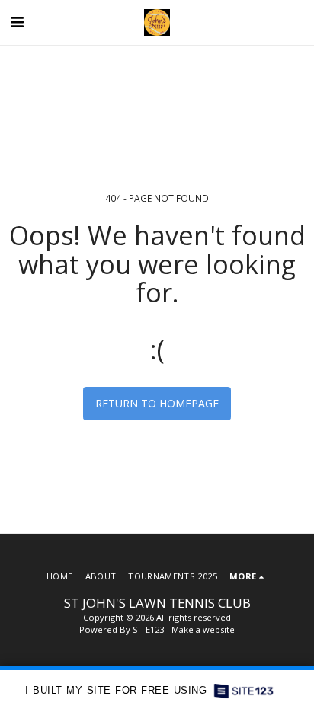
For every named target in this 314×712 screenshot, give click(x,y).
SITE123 (148, 629)
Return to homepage (157, 403)
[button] (17, 21)
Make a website (203, 629)
